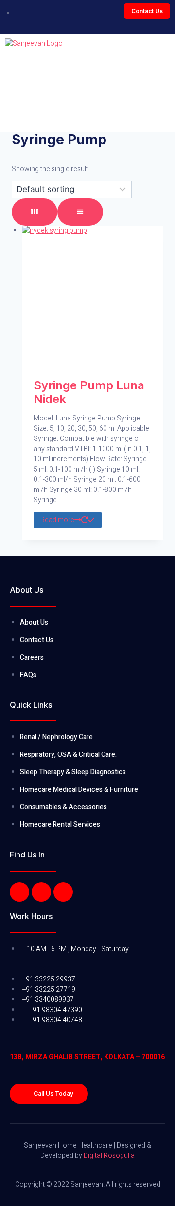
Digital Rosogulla (109, 1156)
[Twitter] (41, 892)
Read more (57, 520)
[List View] (80, 212)
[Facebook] (19, 892)
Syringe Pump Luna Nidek (89, 392)
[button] (147, 11)
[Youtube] (63, 892)
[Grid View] (34, 212)
